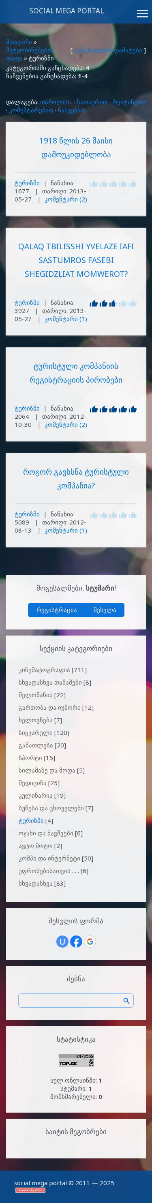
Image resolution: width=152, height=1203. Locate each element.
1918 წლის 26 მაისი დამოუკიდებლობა (76, 147)
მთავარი (19, 42)
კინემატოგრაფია (44, 670)
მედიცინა (33, 783)
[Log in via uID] (62, 941)
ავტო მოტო (36, 845)
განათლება (36, 745)
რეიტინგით (129, 102)
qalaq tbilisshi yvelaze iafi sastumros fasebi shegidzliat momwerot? (76, 260)
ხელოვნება (36, 720)
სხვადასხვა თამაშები (50, 682)
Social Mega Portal (66, 10)
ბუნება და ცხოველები (51, 808)
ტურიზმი (27, 183)
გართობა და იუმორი (50, 707)
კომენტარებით (31, 110)
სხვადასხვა (36, 883)
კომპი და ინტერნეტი (49, 858)
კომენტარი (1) (66, 319)
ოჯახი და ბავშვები (46, 833)
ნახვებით (72, 110)
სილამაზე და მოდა (47, 770)
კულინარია (36, 795)
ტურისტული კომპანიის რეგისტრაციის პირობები (76, 372)
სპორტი (30, 757)
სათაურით (92, 102)
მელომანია (36, 695)
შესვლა (105, 610)
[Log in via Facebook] (76, 941)
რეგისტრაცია (56, 610)
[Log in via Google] (90, 941)
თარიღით (54, 102)
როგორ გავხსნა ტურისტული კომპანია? (76, 478)
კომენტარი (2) (66, 199)
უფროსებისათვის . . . (49, 871)
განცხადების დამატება (108, 50)
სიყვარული (36, 732)
